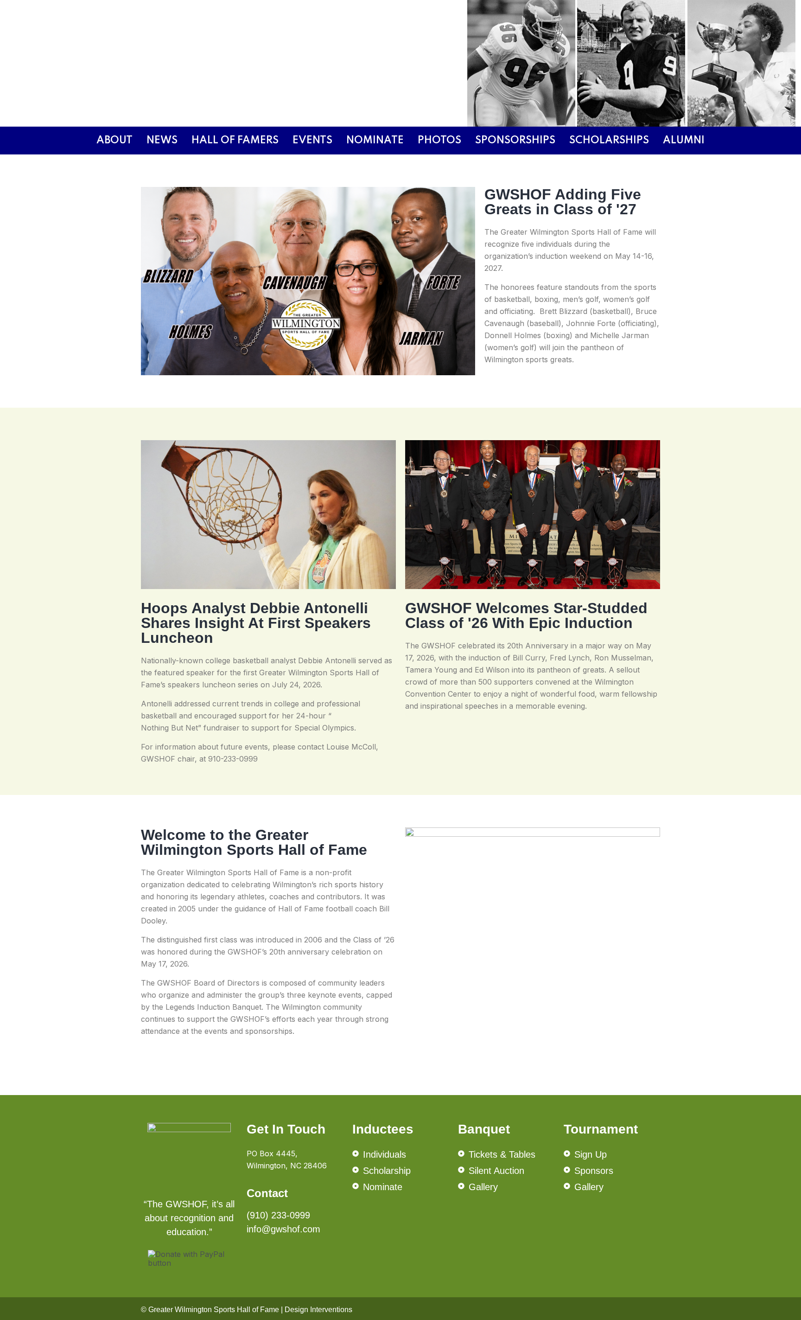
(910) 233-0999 (278, 1215)
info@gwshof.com (283, 1229)
